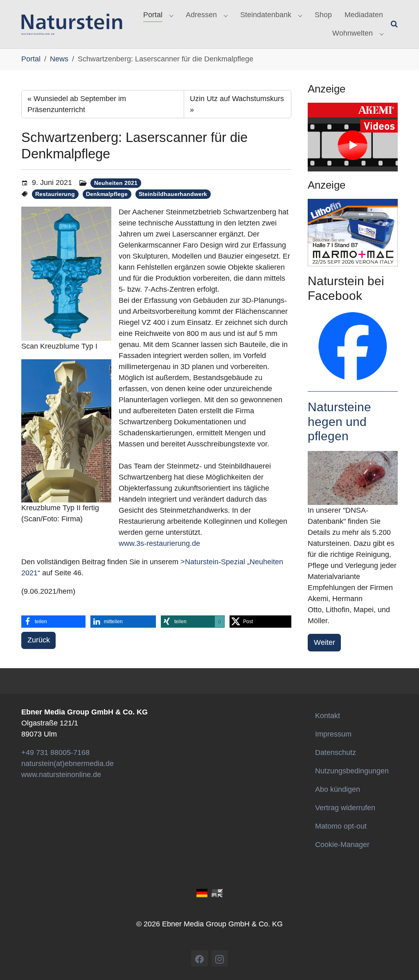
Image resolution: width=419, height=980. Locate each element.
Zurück (38, 640)
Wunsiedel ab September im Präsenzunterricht (76, 104)
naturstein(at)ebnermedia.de (67, 763)
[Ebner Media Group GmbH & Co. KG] (71, 24)
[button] (53, 621)
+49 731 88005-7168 (55, 752)
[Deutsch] (201, 892)
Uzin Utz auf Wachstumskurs (237, 104)
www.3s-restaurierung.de (159, 543)
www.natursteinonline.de (61, 774)
